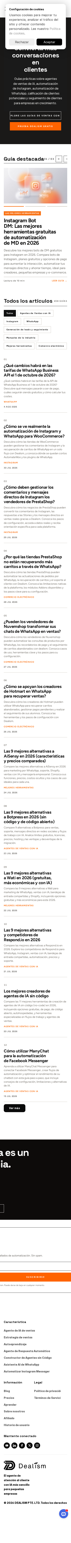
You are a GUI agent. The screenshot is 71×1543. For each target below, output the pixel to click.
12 (5, 1045)
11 (5, 985)
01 (5, 359)
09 (5, 867)
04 (5, 551)
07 (5, 745)
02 (5, 420)
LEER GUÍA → (59, 281)
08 (5, 806)
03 (5, 481)
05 (5, 615)
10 (5, 924)
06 (5, 680)
